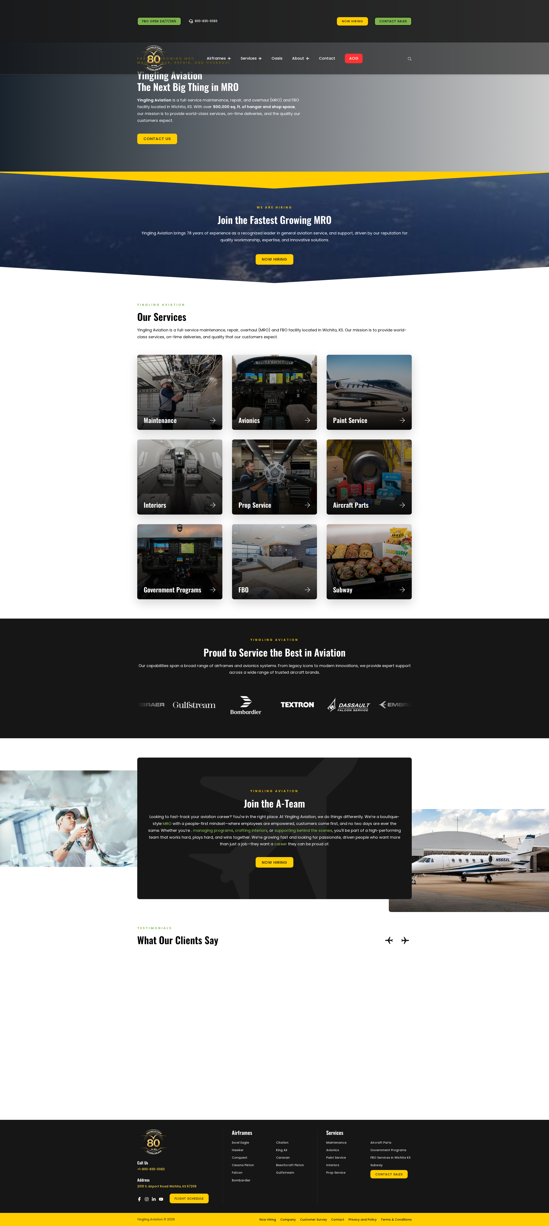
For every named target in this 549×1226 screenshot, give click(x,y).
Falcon (237, 1173)
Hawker (238, 1150)
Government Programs (172, 589)
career (280, 844)
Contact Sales (393, 21)
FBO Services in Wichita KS (390, 1158)
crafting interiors (251, 830)
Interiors (155, 505)
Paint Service (350, 420)
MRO (167, 823)
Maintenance (160, 420)
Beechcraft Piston (290, 1165)
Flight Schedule (189, 1198)
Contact (327, 58)
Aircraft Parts (350, 505)
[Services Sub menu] (260, 58)
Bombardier (241, 1180)
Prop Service (254, 505)
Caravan (283, 1158)
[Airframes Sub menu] (229, 58)
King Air (282, 1150)
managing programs (213, 830)
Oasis (276, 58)
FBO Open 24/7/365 (159, 21)
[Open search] (410, 58)
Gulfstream (285, 1173)
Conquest (239, 1158)
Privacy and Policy (362, 1219)
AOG (353, 58)
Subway (342, 589)
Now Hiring (274, 259)
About (298, 58)
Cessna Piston (243, 1165)
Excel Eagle (240, 1142)
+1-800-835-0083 (151, 1169)
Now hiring (352, 21)
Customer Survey (313, 1219)
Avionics (249, 420)
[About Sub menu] (307, 58)
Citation (282, 1142)
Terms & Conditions (396, 1219)
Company (288, 1219)
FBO (243, 589)
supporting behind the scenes (303, 830)
